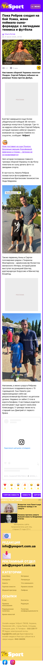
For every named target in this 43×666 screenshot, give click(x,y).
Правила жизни (27, 587)
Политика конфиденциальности (29, 610)
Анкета (5, 583)
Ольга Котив (10, 34)
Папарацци (25, 580)
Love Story (6, 576)
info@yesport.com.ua (19, 546)
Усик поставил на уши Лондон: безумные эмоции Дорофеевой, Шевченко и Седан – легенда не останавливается (17, 150)
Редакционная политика (8, 610)
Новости (26, 495)
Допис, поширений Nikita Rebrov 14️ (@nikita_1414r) (22, 476)
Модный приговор (9, 590)
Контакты (25, 600)
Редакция (25, 604)
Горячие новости (11, 495)
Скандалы (6, 580)
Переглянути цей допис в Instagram (17, 448)
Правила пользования (7, 604)
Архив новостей (8, 614)
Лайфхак (24, 590)
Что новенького (27, 583)
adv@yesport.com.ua (18, 565)
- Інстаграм (7, 63)
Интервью (25, 576)
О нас (4, 600)
